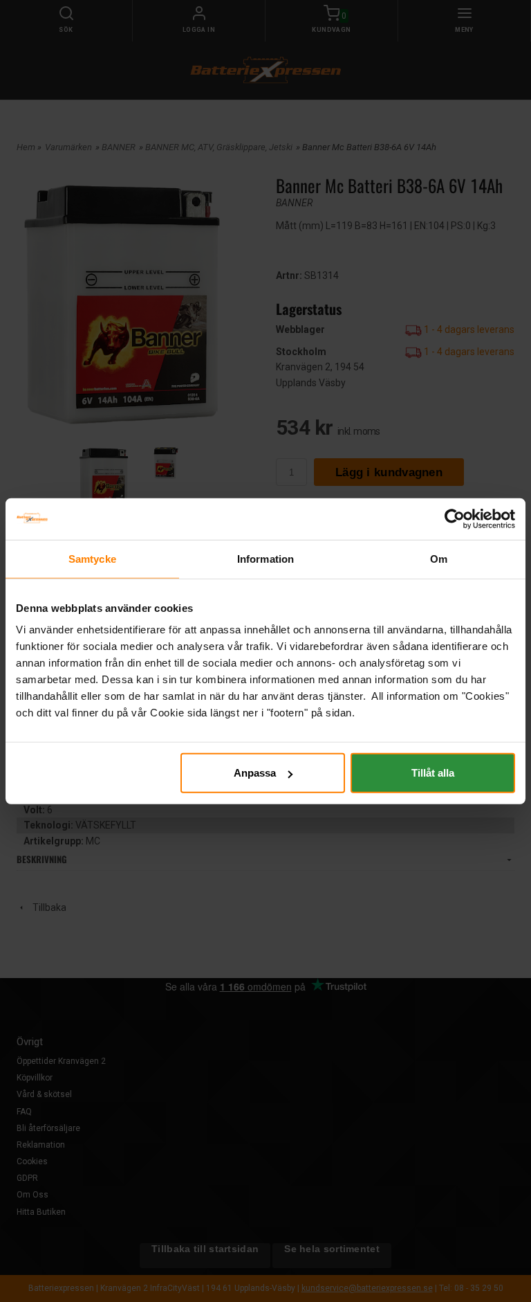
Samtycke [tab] (92, 558)
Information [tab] (265, 558)
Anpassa (255, 773)
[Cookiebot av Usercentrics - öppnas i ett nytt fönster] (454, 518)
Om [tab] (438, 558)
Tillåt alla (432, 773)
